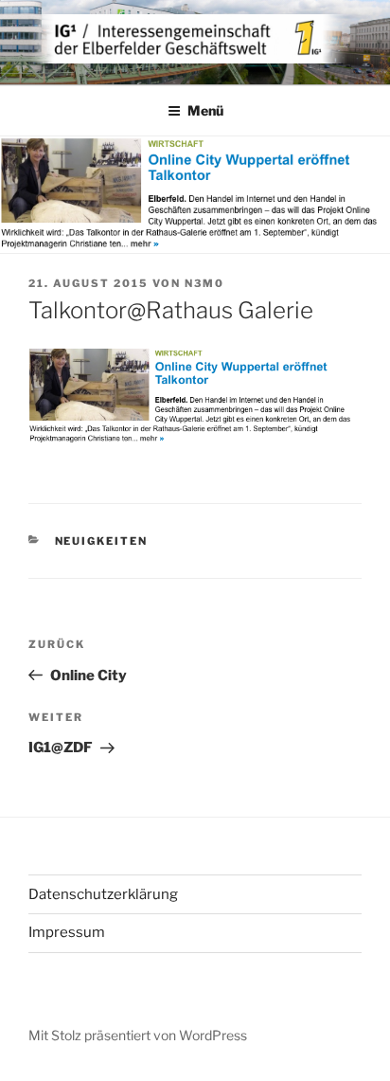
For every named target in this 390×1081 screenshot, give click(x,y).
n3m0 (204, 283)
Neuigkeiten (102, 541)
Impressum (66, 932)
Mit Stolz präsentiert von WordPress (137, 1035)
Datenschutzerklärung (103, 894)
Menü (205, 110)
